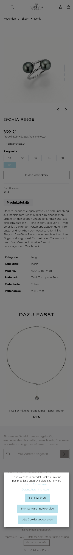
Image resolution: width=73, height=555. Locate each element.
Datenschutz (35, 537)
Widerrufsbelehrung (57, 537)
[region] (36, 366)
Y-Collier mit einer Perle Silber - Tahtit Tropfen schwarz (36, 411)
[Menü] (4, 7)
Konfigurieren (37, 497)
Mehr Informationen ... (36, 484)
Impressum (10, 537)
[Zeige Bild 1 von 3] (64, 68)
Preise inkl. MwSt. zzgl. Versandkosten (25, 136)
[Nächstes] (65, 109)
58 (62, 157)
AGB (22, 537)
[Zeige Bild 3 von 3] (64, 79)
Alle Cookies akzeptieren (37, 519)
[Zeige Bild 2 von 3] (64, 74)
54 (35, 157)
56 (48, 157)
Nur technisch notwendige (37, 508)
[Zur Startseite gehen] (36, 7)
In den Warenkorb (36, 175)
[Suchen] (12, 7)
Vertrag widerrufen (36, 542)
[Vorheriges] (58, 109)
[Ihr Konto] (60, 7)
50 (9, 157)
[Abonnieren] (64, 454)
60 (9, 165)
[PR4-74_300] (36, 69)
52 (22, 157)
